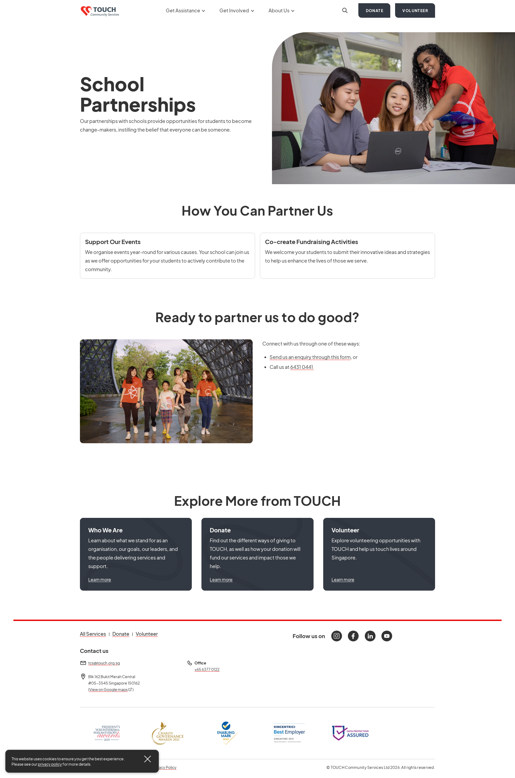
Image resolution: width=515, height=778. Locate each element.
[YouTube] (386, 636)
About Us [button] (279, 10)
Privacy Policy (164, 767)
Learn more (99, 579)
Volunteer (415, 10)
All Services (93, 634)
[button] (136, 554)
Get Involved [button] (234, 10)
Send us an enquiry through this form (310, 357)
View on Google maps (111, 689)
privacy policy (50, 764)
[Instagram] (336, 636)
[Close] (147, 759)
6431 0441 (302, 367)
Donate (374, 10)
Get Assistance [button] (183, 10)
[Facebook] (353, 636)
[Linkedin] (370, 636)
